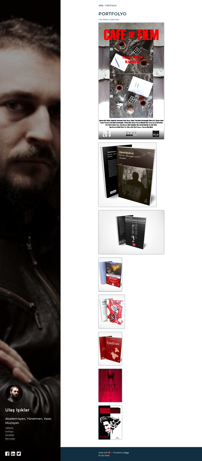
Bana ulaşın (10, 439)
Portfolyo (9, 431)
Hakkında (9, 428)
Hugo (126, 453)
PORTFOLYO (110, 5)
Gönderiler (9, 435)
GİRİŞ (101, 5)
